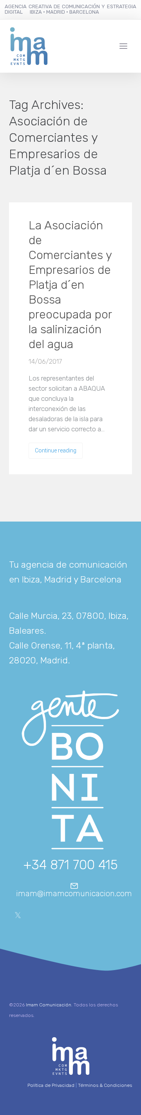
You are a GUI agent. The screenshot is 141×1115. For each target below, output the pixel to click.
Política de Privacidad (50, 1085)
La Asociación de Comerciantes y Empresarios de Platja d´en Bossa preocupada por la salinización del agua (70, 284)
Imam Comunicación (48, 1005)
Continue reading (55, 450)
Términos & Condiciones (105, 1085)
